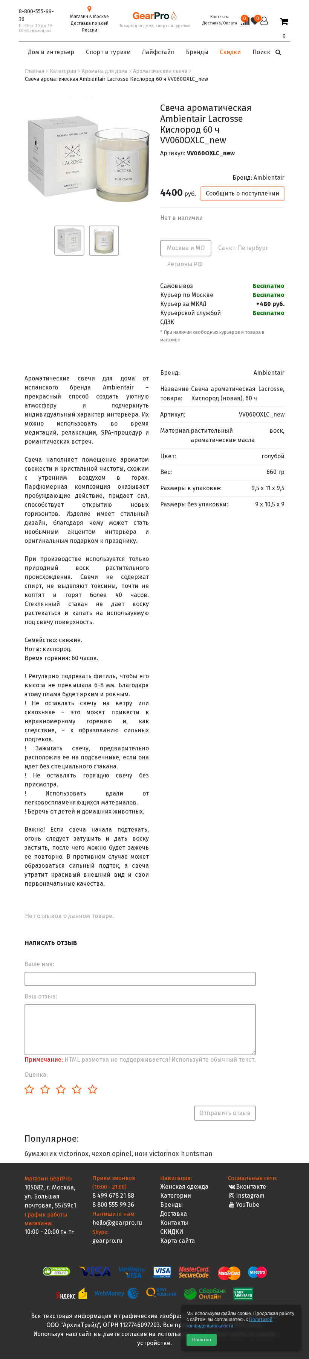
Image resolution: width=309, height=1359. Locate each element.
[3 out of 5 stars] (60, 1090)
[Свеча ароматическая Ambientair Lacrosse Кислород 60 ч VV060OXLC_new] (88, 158)
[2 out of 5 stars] (45, 1090)
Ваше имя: (39, 964)
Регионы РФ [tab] (184, 264)
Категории (175, 1195)
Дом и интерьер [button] (51, 52)
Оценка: (36, 1074)
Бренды (171, 1204)
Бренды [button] (197, 52)
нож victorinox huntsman (174, 1154)
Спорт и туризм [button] (108, 52)
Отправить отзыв (225, 1113)
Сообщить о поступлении (242, 193)
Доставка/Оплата (219, 23)
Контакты (219, 16)
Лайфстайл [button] (158, 52)
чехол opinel (112, 1154)
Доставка (173, 1213)
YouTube (247, 1204)
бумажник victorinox (56, 1154)
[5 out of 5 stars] (92, 1090)
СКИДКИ (171, 1231)
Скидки (230, 52)
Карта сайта (177, 1240)
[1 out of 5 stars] (29, 1090)
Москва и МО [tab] (186, 247)
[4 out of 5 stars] (76, 1090)
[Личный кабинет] (264, 28)
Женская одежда (184, 1186)
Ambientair (269, 177)
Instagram (250, 1195)
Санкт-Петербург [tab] (243, 247)
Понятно (201, 1339)
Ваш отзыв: (40, 996)
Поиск (262, 52)
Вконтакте (251, 1186)
